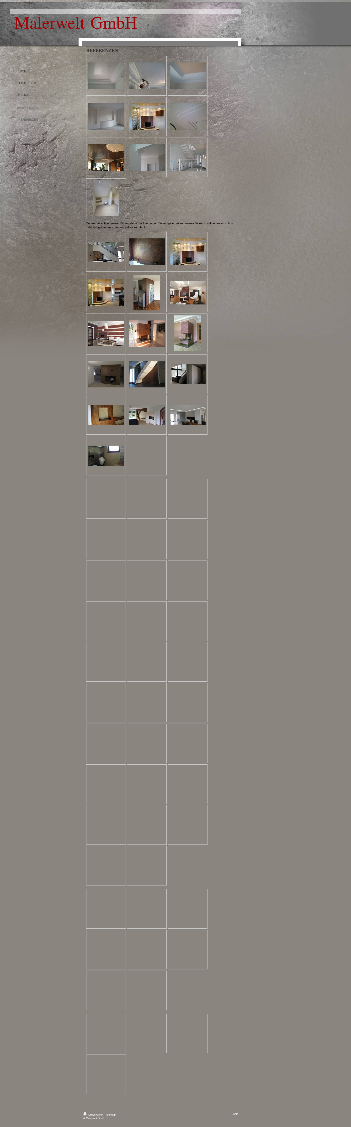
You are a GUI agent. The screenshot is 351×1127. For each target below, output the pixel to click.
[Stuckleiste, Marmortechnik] (188, 75)
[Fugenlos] (106, 198)
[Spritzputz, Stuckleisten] (147, 157)
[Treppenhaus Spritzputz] (188, 157)
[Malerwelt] (106, 75)
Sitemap (111, 1114)
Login (235, 1113)
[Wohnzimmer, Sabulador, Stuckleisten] (106, 116)
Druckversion (96, 1114)
